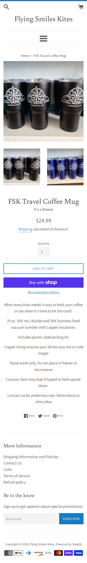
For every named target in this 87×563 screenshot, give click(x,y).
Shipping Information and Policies (30, 456)
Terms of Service (16, 475)
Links (7, 469)
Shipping (25, 229)
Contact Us (12, 463)
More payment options (43, 292)
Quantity (43, 243)
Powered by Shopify (69, 544)
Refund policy (14, 482)
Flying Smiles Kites (43, 18)
